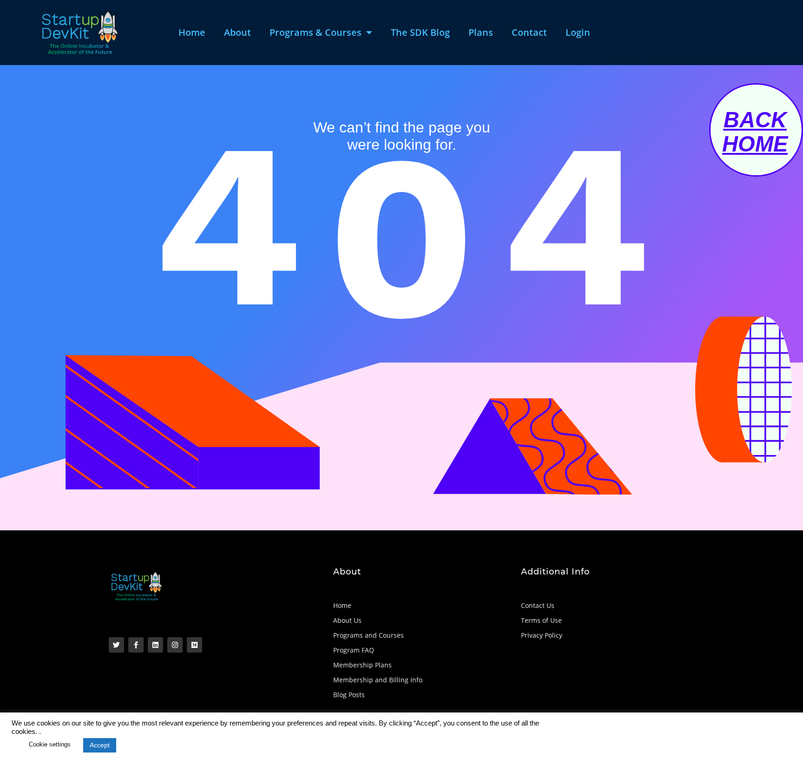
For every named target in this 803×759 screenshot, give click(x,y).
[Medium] (194, 645)
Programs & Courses (316, 32)
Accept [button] (100, 745)
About (237, 32)
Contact (529, 32)
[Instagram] (175, 645)
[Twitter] (116, 645)
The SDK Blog (420, 32)
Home (191, 32)
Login (578, 32)
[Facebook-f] (136, 645)
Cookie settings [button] (50, 744)
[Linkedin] (155, 645)
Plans (480, 32)
